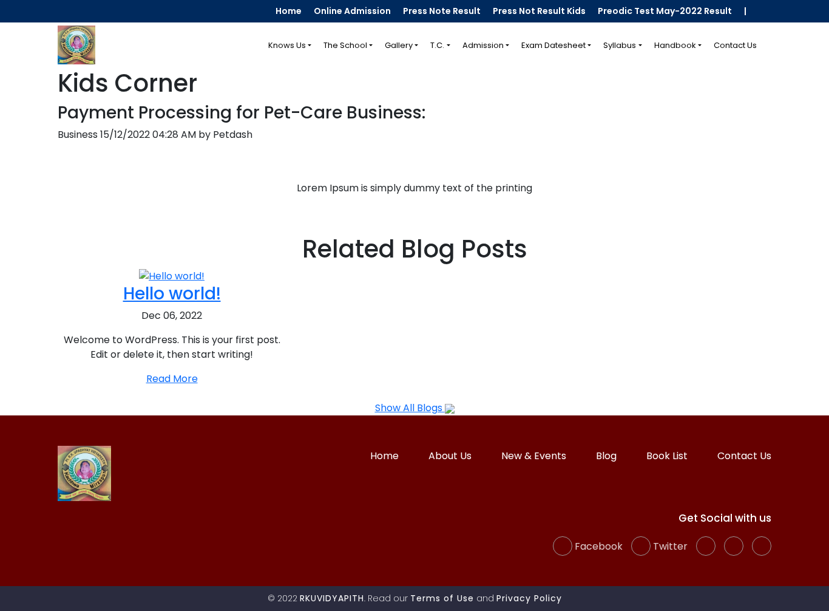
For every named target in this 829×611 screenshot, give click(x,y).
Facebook (597, 546)
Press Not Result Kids (539, 11)
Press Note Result (442, 11)
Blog (606, 456)
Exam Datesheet (553, 45)
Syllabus (619, 45)
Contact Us (735, 45)
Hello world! (172, 294)
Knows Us (287, 45)
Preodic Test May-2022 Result (665, 11)
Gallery (399, 45)
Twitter (669, 546)
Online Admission (352, 11)
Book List (667, 456)
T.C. (437, 45)
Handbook (675, 45)
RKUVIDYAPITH (332, 598)
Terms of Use (442, 598)
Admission (483, 45)
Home (289, 11)
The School (345, 45)
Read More (172, 379)
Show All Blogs (410, 408)
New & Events (533, 456)
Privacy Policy (529, 598)
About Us (450, 456)
